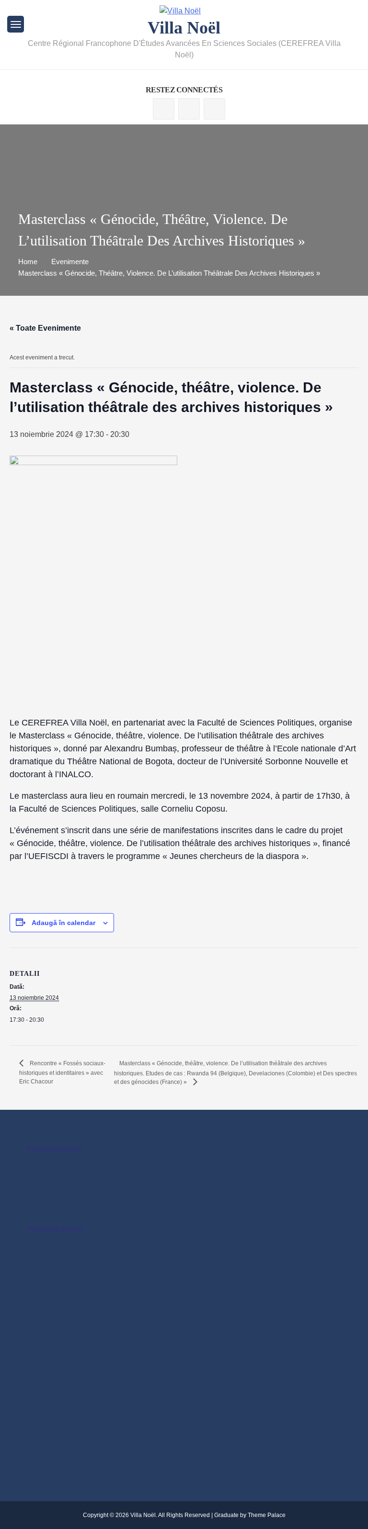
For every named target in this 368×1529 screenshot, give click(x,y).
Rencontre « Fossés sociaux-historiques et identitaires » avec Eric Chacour (62, 1072)
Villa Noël (184, 27)
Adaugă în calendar (63, 922)
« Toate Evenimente (45, 328)
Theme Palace (267, 1515)
